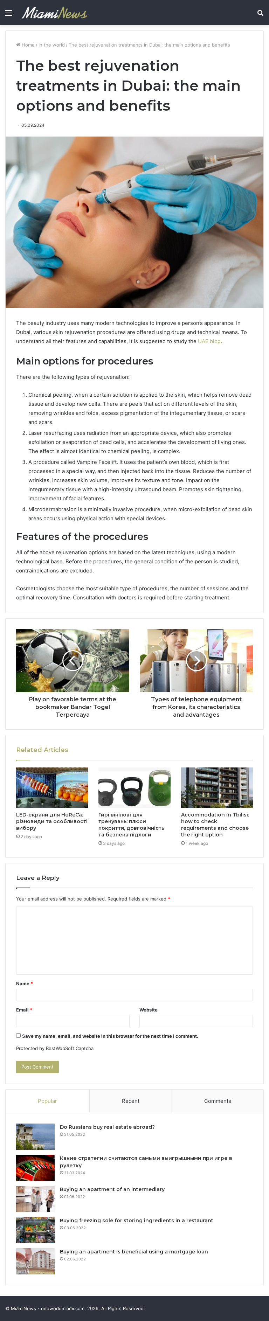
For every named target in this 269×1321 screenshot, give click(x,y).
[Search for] (260, 15)
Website (148, 1010)
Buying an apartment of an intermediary (112, 1189)
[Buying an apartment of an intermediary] (35, 1199)
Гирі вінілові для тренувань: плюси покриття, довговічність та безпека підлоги (131, 825)
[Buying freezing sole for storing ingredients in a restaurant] (35, 1230)
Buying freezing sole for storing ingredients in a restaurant (136, 1220)
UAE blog (209, 341)
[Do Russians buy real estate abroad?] (35, 1137)
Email (24, 1010)
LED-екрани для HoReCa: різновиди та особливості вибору (52, 821)
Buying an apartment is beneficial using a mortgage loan (134, 1252)
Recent (130, 1101)
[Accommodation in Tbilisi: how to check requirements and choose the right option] (217, 787)
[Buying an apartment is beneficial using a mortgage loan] (35, 1261)
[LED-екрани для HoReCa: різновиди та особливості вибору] (52, 787)
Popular (47, 1101)
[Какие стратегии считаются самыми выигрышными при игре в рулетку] (35, 1168)
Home (27, 45)
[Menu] (8, 15)
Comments (217, 1101)
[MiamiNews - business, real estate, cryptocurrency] (54, 12)
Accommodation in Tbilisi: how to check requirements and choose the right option (215, 825)
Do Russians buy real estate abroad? (107, 1127)
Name (24, 983)
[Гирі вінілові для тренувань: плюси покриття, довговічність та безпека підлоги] (134, 787)
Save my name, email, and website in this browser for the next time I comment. (110, 1036)
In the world (52, 45)
